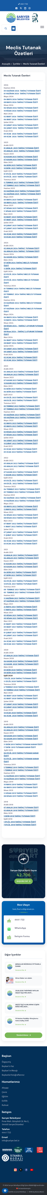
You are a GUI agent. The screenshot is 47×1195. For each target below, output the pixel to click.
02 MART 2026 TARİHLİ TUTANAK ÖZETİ (21, 117)
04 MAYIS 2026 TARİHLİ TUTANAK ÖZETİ (21, 99)
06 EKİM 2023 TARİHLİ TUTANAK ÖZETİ (20, 392)
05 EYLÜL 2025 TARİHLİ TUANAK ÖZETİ (20, 177)
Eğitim (5, 1096)
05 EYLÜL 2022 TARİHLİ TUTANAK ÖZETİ (21, 481)
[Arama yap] (6, 28)
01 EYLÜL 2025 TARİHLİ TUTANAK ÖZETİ (20, 174)
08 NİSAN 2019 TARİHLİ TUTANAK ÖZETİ (21, 796)
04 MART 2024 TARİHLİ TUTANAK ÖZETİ (21, 340)
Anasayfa (6, 64)
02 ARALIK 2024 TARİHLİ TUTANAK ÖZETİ (21, 248)
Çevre (4, 1092)
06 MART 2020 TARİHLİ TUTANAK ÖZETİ (21, 696)
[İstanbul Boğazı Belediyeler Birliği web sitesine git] (12, 1157)
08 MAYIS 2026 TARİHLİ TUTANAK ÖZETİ (21, 102)
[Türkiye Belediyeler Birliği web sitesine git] (39, 1149)
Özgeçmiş (6, 1062)
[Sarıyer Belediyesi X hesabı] (21, 8)
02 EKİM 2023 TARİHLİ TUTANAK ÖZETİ (20, 389)
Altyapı (5, 1088)
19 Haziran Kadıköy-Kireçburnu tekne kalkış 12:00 (26, 1019)
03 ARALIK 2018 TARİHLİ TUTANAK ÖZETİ (21, 810)
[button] (42, 27)
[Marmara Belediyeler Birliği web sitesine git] (7, 1149)
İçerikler (16, 64)
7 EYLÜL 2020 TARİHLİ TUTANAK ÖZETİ (20, 678)
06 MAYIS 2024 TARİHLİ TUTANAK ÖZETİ (21, 317)
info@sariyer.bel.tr (10, 1140)
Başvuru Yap (22, 881)
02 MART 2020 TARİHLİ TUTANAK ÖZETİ (21, 698)
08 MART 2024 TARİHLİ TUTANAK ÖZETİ (21, 343)
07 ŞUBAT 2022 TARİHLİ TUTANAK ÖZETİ (21, 532)
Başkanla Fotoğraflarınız (13, 1075)
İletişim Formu (22, 936)
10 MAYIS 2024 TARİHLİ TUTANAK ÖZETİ (21, 320)
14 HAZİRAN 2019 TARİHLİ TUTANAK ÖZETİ (22, 776)
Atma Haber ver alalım (23, 978)
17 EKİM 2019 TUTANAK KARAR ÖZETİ (20, 747)
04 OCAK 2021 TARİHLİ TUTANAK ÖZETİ (20, 641)
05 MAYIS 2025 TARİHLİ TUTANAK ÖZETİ (21, 200)
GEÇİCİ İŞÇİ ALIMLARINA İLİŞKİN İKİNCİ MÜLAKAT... (27, 1006)
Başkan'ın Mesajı (10, 1070)
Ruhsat (5, 1105)
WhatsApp (20, 928)
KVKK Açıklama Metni (36, 1192)
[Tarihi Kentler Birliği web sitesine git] (18, 1149)
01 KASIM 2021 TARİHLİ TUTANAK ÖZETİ (20, 564)
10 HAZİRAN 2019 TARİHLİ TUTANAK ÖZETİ (22, 779)
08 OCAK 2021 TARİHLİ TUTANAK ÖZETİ (20, 644)
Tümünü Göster (22, 1035)
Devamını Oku (19, 970)
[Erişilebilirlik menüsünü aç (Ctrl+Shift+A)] (5, 1190)
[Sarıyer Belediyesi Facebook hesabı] (16, 8)
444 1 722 (24, 4)
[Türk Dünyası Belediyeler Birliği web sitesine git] (29, 1149)
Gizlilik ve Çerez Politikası (17, 1192)
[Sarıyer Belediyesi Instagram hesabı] (29, 8)
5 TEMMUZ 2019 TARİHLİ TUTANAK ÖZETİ (21, 767)
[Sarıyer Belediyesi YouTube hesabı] (25, 8)
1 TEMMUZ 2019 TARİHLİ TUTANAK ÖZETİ (21, 770)
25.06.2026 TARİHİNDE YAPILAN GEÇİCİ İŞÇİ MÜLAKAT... (27, 992)
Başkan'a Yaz (8, 1066)
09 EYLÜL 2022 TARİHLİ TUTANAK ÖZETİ (21, 484)
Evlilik (4, 1101)
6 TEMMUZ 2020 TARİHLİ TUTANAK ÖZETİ (21, 687)
